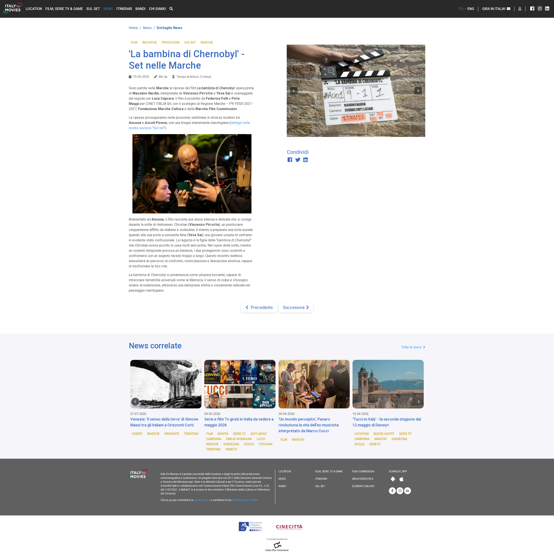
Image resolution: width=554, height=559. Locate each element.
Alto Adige (258, 434)
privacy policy (202, 500)
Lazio (261, 439)
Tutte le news (411, 347)
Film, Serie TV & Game (64, 9)
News (108, 9)
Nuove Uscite (384, 434)
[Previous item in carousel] (135, 402)
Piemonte (171, 434)
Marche (207, 42)
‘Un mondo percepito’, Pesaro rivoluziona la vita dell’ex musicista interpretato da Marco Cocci (309, 425)
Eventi (137, 434)
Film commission (363, 471)
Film (134, 42)
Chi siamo (157, 9)
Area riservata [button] (362, 478)
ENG (470, 9)
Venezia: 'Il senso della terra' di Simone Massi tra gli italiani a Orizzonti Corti (164, 422)
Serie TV (239, 434)
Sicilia (249, 444)
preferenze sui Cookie (245, 500)
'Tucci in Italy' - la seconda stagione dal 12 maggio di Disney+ (387, 422)
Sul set (93, 9)
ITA (461, 9)
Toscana (265, 444)
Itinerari (124, 9)
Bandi (140, 9)
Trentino (191, 434)
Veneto (231, 449)
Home (133, 28)
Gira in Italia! (494, 9)
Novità (223, 434)
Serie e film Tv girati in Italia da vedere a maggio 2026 (239, 422)
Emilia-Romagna (239, 439)
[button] (171, 9)
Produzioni (171, 42)
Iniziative (149, 42)
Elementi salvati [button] (363, 486)
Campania (213, 439)
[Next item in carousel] (419, 402)
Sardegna (231, 444)
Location (34, 9)
